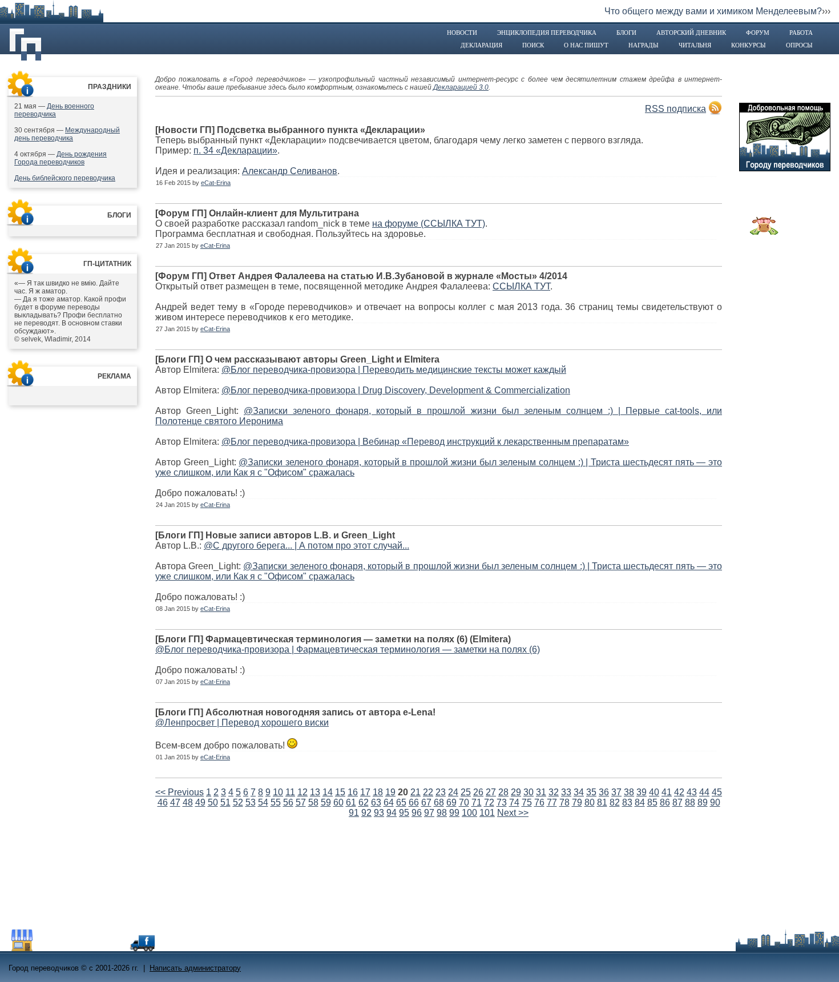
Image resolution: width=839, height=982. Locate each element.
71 (476, 802)
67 (426, 802)
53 (250, 802)
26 (478, 792)
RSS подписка (675, 109)
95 (404, 813)
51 (225, 802)
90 (715, 802)
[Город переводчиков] (94, 948)
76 (539, 802)
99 (454, 813)
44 (704, 792)
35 (591, 792)
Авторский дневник (691, 32)
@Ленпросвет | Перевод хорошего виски (242, 722)
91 (354, 813)
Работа (801, 32)
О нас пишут (586, 45)
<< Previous (179, 792)
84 (640, 802)
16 (353, 792)
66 (414, 802)
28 (503, 792)
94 (391, 813)
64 (389, 802)
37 (616, 792)
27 (491, 792)
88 (690, 802)
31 (541, 792)
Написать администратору (195, 968)
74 (514, 802)
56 (288, 802)
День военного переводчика (54, 110)
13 (315, 792)
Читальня (695, 45)
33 (566, 792)
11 (290, 792)
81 (602, 802)
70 (464, 802)
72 (489, 802)
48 (188, 802)
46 (163, 802)
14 (327, 792)
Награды (643, 45)
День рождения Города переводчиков (60, 158)
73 (502, 802)
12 (302, 792)
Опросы (799, 45)
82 (615, 802)
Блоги (626, 32)
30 (528, 792)
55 (276, 802)
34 (579, 792)
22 (428, 792)
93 (379, 813)
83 (627, 802)
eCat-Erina (216, 182)
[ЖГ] (764, 231)
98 (442, 813)
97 (429, 813)
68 (439, 802)
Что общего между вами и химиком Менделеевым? (713, 11)
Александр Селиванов (289, 171)
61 (351, 802)
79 (577, 802)
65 (401, 802)
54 (263, 802)
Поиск (533, 45)
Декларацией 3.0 (461, 87)
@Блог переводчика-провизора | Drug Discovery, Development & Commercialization (395, 390)
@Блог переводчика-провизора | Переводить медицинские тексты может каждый (393, 370)
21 (415, 792)
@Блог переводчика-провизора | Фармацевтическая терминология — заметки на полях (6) (347, 649)
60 (338, 802)
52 (238, 802)
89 (702, 802)
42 (679, 792)
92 (366, 813)
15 (340, 792)
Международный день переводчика (67, 134)
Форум (757, 32)
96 (417, 813)
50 (213, 802)
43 (692, 792)
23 (440, 792)
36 (604, 792)
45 (717, 792)
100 (469, 813)
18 (378, 792)
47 (175, 802)
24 (453, 792)
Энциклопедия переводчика (546, 32)
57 (301, 802)
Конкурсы (748, 45)
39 (641, 792)
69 (451, 802)
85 (652, 802)
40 (654, 792)
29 (516, 792)
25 (466, 792)
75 (527, 802)
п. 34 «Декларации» (235, 150)
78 (564, 802)
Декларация (481, 45)
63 (376, 802)
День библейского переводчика (64, 178)
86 (665, 802)
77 (552, 802)
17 (365, 792)
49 (200, 802)
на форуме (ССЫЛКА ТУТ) (428, 223)
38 (629, 792)
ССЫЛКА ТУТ (521, 286)
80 (589, 802)
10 (278, 792)
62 (363, 802)
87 (677, 802)
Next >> (513, 813)
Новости (462, 32)
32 (553, 792)
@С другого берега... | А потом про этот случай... (306, 545)
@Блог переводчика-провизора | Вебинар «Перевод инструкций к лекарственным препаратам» (425, 441)
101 (487, 813)
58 (313, 802)
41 (666, 792)
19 (390, 792)
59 (326, 802)
